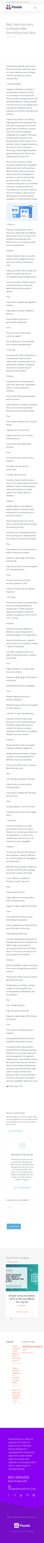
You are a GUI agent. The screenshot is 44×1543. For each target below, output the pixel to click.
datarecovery (32, 1346)
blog (19, 37)
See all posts (13, 1262)
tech (24, 1350)
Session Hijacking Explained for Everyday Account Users (16, 1375)
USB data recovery (28, 1352)
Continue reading (22, 1312)
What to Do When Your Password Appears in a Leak (16, 1395)
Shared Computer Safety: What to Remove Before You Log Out (22, 1298)
